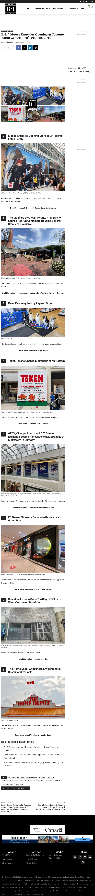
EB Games (42, 777)
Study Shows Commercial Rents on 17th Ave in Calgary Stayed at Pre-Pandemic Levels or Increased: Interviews (16, 808)
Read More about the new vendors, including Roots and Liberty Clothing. (33, 293)
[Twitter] (89, 1)
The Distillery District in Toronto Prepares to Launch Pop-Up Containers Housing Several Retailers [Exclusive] (34, 221)
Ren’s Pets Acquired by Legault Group (30, 303)
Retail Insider (8, 42)
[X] (24, 47)
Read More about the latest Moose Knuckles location (33, 208)
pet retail (36, 781)
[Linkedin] (30, 47)
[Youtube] (90, 857)
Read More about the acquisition (33, 350)
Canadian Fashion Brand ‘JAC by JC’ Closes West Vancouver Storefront (34, 601)
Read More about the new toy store (33, 424)
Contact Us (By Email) (34, 855)
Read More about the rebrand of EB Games (33, 589)
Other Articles (7, 863)
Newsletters (7, 859)
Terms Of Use (31, 859)
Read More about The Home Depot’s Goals (33, 735)
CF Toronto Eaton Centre (16, 777)
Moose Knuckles (25, 781)
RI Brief (9, 31)
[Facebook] (83, 1)
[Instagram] (91, 1)
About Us (6, 855)
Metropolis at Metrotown (10, 781)
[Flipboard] (86, 1)
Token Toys (19, 784)
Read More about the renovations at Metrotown (33, 507)
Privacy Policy (31, 863)
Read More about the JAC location (33, 659)
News (3, 31)
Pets (42, 781)
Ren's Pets (49, 781)
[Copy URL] (35, 47)
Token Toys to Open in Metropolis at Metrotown (36, 360)
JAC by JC (51, 777)
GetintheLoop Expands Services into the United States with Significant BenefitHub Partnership (50, 807)
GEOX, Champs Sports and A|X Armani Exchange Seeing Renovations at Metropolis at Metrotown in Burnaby (36, 436)
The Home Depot (7, 784)
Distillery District (31, 777)
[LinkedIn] (80, 1)
